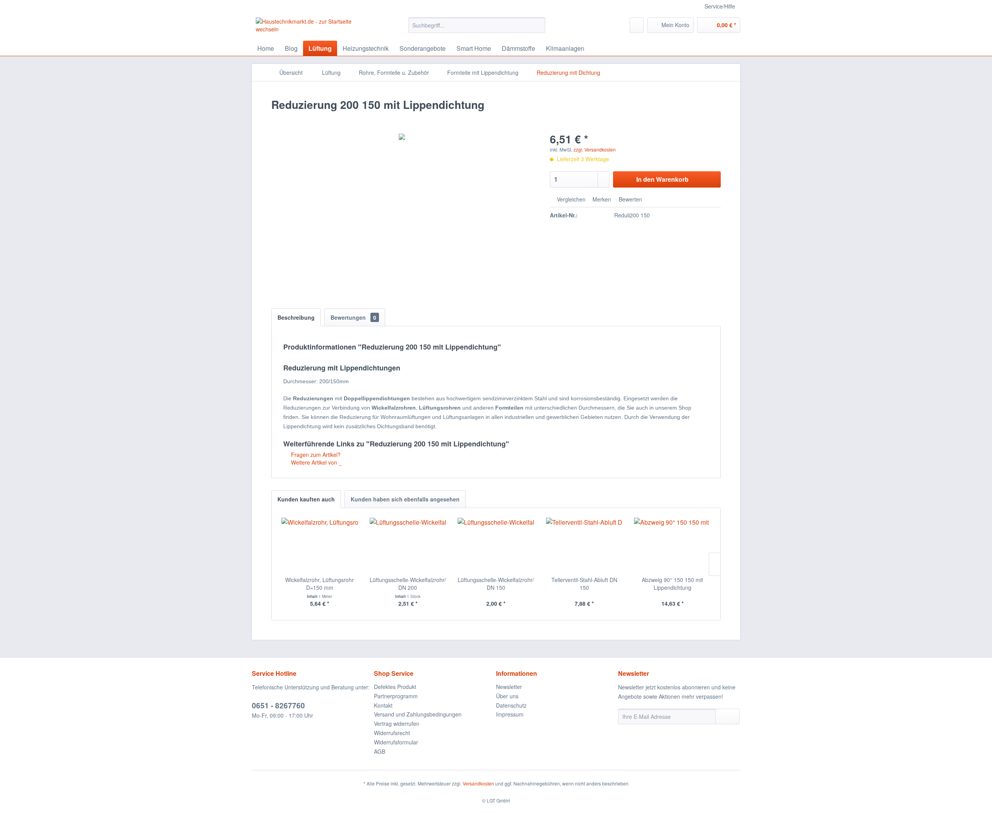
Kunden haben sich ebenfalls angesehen (405, 499)
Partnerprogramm (396, 696)
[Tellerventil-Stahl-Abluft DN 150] (584, 545)
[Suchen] (538, 25)
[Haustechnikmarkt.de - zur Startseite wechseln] (314, 27)
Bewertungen (353, 317)
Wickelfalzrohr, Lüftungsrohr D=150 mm (319, 583)
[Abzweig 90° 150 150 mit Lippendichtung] (672, 545)
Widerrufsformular (396, 742)
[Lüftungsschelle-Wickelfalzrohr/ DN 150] (496, 545)
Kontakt (383, 705)
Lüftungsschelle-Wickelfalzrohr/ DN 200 (408, 583)
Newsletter (509, 687)
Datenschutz (511, 705)
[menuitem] (476, 25)
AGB (379, 751)
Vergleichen (570, 199)
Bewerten (629, 199)
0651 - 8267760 (278, 705)
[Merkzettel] (637, 25)
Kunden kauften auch (306, 499)
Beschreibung (296, 317)
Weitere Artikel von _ (315, 462)
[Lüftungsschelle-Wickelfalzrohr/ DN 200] (408, 545)
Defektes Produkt (395, 687)
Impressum (510, 714)
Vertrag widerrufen (396, 723)
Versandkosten (478, 783)
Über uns (507, 696)
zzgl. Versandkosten (595, 149)
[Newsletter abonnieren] (727, 716)
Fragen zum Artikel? (315, 454)
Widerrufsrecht (392, 733)
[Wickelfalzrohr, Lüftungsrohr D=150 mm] (319, 545)
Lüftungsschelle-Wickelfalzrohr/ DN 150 (496, 583)
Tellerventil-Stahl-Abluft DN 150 (584, 583)
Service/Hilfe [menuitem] (720, 6)
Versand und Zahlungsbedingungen (418, 714)
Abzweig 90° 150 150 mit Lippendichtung (672, 583)
